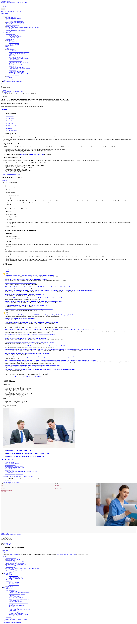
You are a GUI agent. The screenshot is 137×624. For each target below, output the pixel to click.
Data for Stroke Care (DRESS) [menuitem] (16, 57)
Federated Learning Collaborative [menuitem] (16, 67)
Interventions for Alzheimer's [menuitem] (15, 61)
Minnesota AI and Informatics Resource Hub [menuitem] (19, 73)
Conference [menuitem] (8, 40)
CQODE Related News (11, 130)
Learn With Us (6, 573)
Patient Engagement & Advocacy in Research (19, 609)
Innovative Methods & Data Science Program (15, 467)
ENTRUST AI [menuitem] (12, 54)
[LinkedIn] (7, 544)
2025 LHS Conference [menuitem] (14, 41)
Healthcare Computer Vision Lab (16, 561)
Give (4, 621)
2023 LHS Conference (14, 585)
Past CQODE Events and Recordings (12, 174)
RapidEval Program (9, 470)
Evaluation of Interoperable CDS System (18, 603)
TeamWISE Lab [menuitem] (12, 66)
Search (2, 8)
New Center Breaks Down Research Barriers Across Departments (25, 456)
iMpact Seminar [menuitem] (9, 45)
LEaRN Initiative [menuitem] (13, 50)
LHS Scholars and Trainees (15, 577)
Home (4, 90)
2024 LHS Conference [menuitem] (14, 43)
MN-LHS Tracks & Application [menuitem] (16, 37)
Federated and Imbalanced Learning (17, 605)
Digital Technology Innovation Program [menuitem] (15, 22)
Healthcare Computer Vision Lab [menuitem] (16, 21)
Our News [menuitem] (8, 76)
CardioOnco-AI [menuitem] (12, 70)
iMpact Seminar (9, 586)
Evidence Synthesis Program (11, 468)
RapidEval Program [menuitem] (10, 26)
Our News (8, 617)
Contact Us (3, 542)
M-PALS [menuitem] (11, 63)
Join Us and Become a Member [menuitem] (13, 18)
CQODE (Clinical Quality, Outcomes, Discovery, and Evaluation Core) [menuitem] (22, 27)
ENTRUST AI (12, 595)
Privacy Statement (60, 554)
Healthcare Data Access (11, 121)
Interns (10, 572)
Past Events (10, 472)
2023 (7, 312)
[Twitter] (5, 544)
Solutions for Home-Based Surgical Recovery (19, 592)
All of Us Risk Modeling (14, 596)
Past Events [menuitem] (11, 29)
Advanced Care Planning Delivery (17, 594)
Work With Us (6, 92)
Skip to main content (5, 1)
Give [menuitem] (4, 80)
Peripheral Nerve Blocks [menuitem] (14, 75)
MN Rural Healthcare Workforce (16, 613)
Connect (2, 544)
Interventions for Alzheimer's (15, 601)
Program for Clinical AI (10, 465)
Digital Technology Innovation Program (14, 466)
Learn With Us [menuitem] (6, 32)
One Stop (5, 4)
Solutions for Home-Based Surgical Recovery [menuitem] (19, 52)
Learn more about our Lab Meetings (11, 482)
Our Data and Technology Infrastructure (12, 622)
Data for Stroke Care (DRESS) (16, 597)
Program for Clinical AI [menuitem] (11, 20)
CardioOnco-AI (12, 610)
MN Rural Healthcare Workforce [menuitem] (16, 72)
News (10, 618)
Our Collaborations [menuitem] (10, 49)
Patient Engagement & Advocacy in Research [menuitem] (19, 68)
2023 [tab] (7, 271)
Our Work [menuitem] (5, 46)
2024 (7, 273)
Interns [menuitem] (10, 31)
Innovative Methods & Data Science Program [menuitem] (16, 23)
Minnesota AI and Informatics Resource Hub (19, 614)
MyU (4, 6)
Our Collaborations (10, 590)
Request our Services (9, 462)
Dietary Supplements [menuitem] (14, 59)
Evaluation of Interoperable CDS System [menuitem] (18, 62)
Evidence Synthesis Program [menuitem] (12, 25)
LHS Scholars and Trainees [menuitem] (15, 36)
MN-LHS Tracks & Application (16, 578)
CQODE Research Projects (12, 125)
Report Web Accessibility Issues (70, 554)
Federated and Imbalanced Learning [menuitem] (17, 64)
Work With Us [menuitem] (6, 16)
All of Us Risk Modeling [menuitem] (14, 55)
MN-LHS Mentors (13, 576)
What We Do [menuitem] (9, 48)
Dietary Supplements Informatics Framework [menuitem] (19, 58)
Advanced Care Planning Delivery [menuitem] (17, 53)
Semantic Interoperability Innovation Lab (14, 474)
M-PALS (11, 604)
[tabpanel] (68, 292)
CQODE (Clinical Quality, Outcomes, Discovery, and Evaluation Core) (21, 471)
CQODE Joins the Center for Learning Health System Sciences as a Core (27, 453)
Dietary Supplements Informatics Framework (19, 599)
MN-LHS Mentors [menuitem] (13, 35)
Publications (9, 128)
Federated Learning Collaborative (16, 608)
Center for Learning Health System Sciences (11, 11)
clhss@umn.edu (7, 543)
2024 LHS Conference (14, 583)
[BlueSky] (9, 544)
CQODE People (10, 123)
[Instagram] (6, 544)
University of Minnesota (14, 554)
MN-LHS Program (10, 574)
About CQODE (9, 116)
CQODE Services (10, 118)
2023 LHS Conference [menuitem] (14, 44)
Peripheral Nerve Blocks (14, 615)
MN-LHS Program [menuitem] (10, 34)
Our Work (5, 587)
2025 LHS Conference (14, 582)
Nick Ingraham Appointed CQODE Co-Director (20, 450)
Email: (2, 543)
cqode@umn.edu (7, 480)
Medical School (4, 13)
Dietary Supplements (14, 600)
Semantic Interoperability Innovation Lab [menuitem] (15, 30)
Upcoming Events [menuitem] (10, 39)
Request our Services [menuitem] (11, 17)
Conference (8, 581)
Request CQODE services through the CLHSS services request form (18, 476)
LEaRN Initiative (13, 591)
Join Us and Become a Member (12, 463)
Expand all (4, 109)
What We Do (9, 588)
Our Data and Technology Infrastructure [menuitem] (12, 81)
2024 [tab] (7, 269)
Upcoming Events (10, 579)
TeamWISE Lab (12, 606)
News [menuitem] (10, 77)
